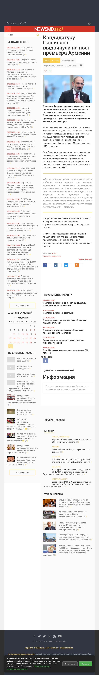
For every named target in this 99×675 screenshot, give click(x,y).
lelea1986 (56, 457)
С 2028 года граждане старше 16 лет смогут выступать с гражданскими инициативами (21, 202)
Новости (64, 60)
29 (31, 342)
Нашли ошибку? (85, 259)
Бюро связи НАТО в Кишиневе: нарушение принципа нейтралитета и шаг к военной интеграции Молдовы (67, 484)
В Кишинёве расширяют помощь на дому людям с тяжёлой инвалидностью (20, 51)
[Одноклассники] (49, 636)
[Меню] (7, 29)
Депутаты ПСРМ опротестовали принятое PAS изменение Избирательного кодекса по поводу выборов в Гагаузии (21, 98)
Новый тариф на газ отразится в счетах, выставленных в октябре (21, 86)
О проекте (29, 648)
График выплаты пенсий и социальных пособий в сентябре (22, 62)
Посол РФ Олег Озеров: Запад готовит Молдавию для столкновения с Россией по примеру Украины (72, 526)
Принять (85, 664)
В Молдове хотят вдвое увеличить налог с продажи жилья (21, 237)
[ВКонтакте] (39, 636)
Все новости (22, 305)
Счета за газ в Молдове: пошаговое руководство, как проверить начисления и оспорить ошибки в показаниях (21, 74)
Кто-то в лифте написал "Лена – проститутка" (25, 412)
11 (14, 334)
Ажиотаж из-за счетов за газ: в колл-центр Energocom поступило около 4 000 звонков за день (21, 145)
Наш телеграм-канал (52, 256)
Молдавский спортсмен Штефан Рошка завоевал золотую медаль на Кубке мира (21, 400)
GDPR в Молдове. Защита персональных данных (70, 450)
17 (10, 338)
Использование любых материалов (21, 654)
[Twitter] (44, 636)
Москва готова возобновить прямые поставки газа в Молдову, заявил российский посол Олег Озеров (21, 158)
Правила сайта (66, 648)
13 (23, 334)
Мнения (49, 431)
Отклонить (70, 664)
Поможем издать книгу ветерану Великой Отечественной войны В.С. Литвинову (72, 460)
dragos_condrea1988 (60, 437)
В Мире (71, 60)
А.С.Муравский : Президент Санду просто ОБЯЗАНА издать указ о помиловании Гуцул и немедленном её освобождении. (66, 471)
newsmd (60, 65)
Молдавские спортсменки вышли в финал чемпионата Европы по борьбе (22, 449)
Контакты (55, 648)
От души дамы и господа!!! (24, 367)
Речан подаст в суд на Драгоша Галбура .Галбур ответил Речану (21, 134)
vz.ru (54, 253)
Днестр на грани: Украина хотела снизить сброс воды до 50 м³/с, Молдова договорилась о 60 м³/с (21, 123)
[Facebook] (34, 636)
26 (18, 342)
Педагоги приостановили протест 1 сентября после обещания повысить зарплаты (19, 111)
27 (23, 342)
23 (35, 338)
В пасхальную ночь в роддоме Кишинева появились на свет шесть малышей (21, 461)
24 (10, 342)
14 (27, 334)
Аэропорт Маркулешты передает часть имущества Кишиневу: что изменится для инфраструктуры (21, 281)
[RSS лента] (54, 636)
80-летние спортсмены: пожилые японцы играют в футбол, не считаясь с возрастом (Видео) (21, 424)
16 (35, 334)
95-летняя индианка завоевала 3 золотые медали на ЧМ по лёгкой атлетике (22, 437)
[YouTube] (59, 636)
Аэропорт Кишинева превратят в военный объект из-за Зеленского (71, 440)
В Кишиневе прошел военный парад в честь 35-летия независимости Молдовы (21, 214)
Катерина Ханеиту (60, 479)
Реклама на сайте (41, 648)
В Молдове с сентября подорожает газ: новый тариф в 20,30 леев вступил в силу (22, 294)
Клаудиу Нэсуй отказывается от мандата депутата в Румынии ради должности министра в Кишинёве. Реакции (21, 250)
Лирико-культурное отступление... (26, 375)
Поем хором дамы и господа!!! (26, 359)
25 (14, 342)
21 (27, 338)
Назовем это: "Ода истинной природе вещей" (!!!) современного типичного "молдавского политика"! (21, 386)
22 (31, 338)
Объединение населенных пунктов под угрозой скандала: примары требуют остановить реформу (22, 227)
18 (14, 338)
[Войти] (89, 23)
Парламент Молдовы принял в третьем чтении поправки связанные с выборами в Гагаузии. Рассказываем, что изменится (21, 188)
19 (18, 338)
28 (27, 342)
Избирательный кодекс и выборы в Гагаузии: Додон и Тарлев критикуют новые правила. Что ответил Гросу (21, 173)
